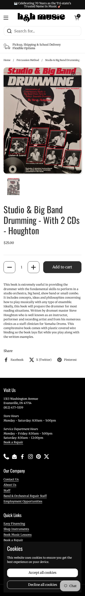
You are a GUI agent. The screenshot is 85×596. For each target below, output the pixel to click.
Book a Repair (13, 442)
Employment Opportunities (23, 501)
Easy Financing (14, 523)
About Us (10, 485)
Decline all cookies (42, 585)
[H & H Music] (41, 17)
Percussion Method (28, 60)
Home (7, 60)
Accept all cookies (42, 572)
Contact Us (11, 479)
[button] (9, 267)
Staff (7, 490)
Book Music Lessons (18, 534)
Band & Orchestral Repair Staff (25, 496)
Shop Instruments (16, 529)
